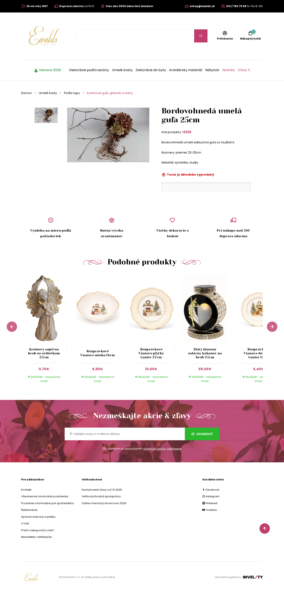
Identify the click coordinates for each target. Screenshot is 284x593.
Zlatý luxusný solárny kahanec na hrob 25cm (205, 353)
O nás (25, 523)
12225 (186, 132)
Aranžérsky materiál (185, 70)
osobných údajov (154, 448)
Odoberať (204, 434)
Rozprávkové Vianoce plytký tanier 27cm (151, 353)
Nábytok (212, 70)
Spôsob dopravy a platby (38, 517)
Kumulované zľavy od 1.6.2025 (102, 490)
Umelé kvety (122, 70)
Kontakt (26, 490)
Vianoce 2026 (50, 70)
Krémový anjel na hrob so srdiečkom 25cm (44, 353)
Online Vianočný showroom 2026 (104, 503)
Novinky (228, 70)
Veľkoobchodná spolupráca (101, 496)
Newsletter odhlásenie (36, 537)
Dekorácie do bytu (151, 70)
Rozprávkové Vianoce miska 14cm (97, 353)
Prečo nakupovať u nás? (37, 530)
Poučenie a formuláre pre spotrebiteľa (47, 503)
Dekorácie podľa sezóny (89, 70)
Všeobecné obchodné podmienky (44, 496)
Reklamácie (29, 510)
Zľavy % (244, 70)
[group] (48, 332)
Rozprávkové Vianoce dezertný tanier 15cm (259, 353)
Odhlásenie (174, 448)
